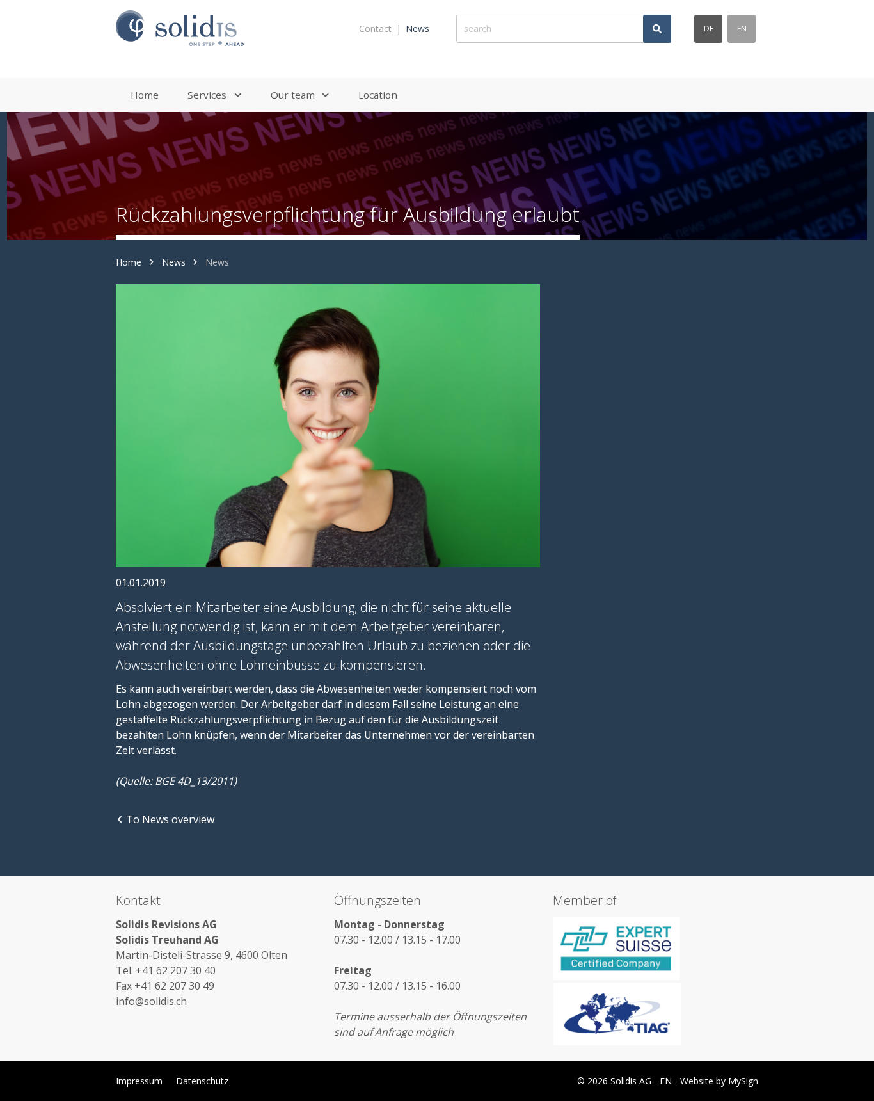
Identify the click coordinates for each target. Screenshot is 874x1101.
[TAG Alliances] (655, 1014)
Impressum (139, 1081)
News (417, 28)
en (742, 28)
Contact (375, 28)
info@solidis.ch (151, 1001)
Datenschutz (202, 1081)
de (708, 28)
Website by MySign (719, 1081)
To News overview (170, 819)
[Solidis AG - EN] (180, 28)
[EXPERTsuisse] (655, 948)
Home (128, 262)
